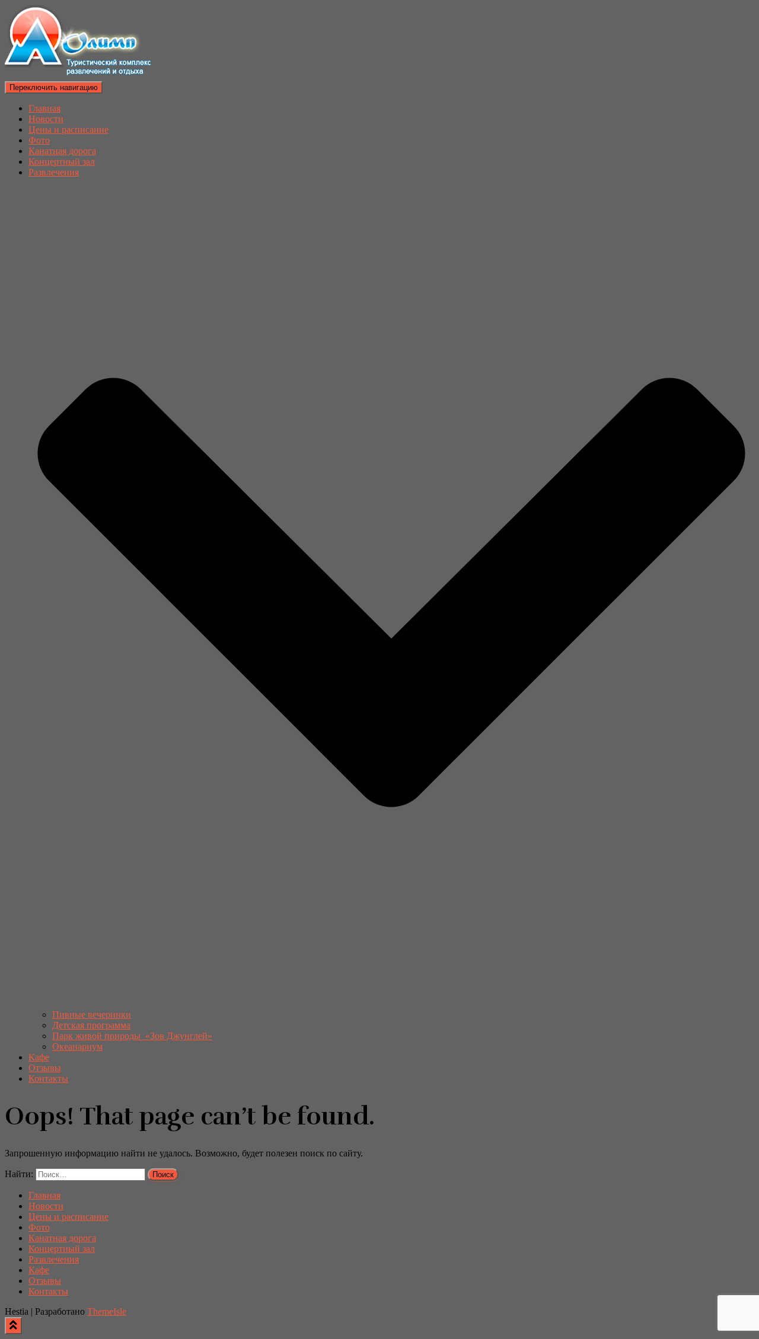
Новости (45, 119)
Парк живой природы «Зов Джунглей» (132, 1036)
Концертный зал (61, 161)
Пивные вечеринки (91, 1014)
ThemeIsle (106, 1311)
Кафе (38, 1057)
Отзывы (44, 1068)
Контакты (48, 1078)
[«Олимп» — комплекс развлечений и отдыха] (80, 76)
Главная (44, 108)
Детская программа (91, 1025)
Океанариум (77, 1046)
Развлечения (53, 1259)
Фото (39, 140)
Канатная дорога (62, 151)
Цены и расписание (68, 129)
